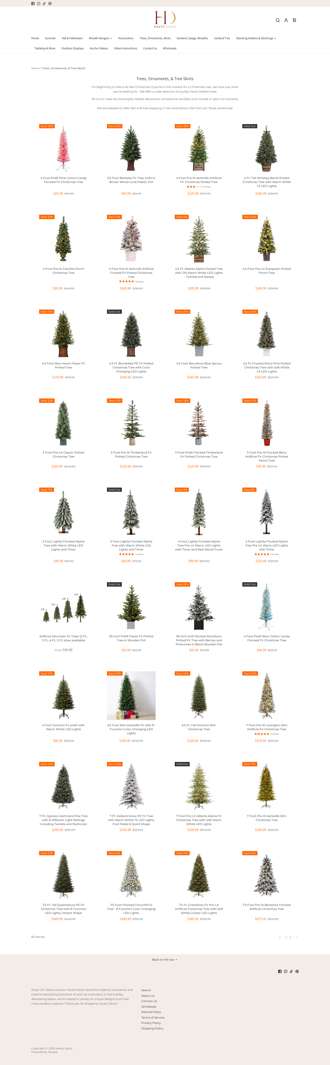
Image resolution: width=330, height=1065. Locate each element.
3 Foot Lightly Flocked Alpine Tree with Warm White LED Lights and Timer (131, 545)
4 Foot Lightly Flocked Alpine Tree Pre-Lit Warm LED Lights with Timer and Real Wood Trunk (199, 545)
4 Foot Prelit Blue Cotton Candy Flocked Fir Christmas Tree (267, 638)
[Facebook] (33, 3)
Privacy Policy (151, 1023)
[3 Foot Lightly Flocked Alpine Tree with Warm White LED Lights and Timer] (131, 512)
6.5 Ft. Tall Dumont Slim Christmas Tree (199, 727)
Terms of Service (152, 1017)
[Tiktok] (44, 3)
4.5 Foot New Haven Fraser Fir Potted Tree (63, 365)
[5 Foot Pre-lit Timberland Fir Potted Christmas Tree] (131, 422)
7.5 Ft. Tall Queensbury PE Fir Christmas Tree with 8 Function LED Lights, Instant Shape (63, 909)
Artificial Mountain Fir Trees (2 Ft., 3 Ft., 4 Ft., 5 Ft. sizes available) (63, 638)
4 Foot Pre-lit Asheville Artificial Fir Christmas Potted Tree (199, 180)
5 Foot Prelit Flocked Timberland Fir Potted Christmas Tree (199, 454)
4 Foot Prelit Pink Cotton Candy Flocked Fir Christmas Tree (63, 180)
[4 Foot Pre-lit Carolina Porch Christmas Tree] (63, 239)
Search (146, 990)
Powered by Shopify (44, 1052)
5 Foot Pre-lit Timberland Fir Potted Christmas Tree (131, 454)
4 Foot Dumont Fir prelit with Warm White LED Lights (63, 727)
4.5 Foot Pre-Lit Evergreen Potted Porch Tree (267, 271)
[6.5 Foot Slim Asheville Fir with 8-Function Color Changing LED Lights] (131, 695)
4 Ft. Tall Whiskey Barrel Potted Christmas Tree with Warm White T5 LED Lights (267, 182)
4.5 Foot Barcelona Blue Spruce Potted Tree (199, 365)
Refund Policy (151, 1012)
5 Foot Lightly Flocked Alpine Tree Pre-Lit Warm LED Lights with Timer (266, 545)
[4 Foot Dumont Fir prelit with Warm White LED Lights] (63, 695)
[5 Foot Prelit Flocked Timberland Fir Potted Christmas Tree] (199, 422)
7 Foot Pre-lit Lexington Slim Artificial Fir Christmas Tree (266, 727)
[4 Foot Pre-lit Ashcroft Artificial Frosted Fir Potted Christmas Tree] (131, 239)
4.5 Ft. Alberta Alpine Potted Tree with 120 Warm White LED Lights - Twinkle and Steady (199, 273)
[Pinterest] (50, 3)
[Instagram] (38, 3)
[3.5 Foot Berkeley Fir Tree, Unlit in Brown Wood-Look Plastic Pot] (131, 148)
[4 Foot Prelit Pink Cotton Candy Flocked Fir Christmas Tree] (63, 148)
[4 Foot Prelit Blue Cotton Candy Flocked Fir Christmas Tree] (266, 606)
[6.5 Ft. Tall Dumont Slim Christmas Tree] (199, 695)
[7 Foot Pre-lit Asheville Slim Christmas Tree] (266, 786)
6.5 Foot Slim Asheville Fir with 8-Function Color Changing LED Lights (131, 729)
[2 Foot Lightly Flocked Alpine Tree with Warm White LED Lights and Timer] (63, 512)
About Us (147, 996)
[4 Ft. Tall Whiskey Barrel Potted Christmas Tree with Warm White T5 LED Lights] (266, 148)
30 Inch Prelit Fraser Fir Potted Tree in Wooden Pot (131, 638)
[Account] (286, 20)
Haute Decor (64, 1048)
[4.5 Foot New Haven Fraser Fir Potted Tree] (63, 334)
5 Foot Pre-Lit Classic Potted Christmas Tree (63, 454)
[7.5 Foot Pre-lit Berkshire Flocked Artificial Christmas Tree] (266, 875)
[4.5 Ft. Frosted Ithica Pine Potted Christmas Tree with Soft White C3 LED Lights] (266, 334)
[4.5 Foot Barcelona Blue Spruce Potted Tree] (199, 334)
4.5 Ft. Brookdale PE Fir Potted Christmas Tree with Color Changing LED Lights (131, 367)
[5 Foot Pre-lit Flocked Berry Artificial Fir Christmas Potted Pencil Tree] (266, 422)
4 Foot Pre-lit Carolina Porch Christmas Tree (63, 271)
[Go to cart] (294, 20)
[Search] (277, 20)
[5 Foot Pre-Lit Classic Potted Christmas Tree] (63, 422)
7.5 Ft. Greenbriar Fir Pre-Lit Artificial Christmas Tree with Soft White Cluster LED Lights (199, 909)
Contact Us (149, 1001)
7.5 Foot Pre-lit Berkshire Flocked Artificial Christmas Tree (267, 907)
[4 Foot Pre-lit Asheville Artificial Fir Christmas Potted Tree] (199, 148)
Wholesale (148, 1006)
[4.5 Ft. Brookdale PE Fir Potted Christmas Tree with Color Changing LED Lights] (131, 334)
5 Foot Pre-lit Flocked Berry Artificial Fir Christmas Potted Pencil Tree (266, 456)
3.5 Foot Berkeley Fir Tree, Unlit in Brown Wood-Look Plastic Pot (131, 180)
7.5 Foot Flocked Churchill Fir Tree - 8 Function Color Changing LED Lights (131, 909)
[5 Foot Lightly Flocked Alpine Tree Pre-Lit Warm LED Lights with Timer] (266, 512)
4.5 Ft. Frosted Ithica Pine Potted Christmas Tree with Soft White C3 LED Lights (266, 367)
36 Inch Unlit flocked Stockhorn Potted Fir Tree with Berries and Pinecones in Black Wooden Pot (199, 640)
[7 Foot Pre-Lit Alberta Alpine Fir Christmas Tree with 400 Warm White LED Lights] (199, 786)
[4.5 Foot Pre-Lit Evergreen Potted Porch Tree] (266, 239)
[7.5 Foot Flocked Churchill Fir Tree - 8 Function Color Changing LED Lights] (131, 875)
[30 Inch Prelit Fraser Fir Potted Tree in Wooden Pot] (131, 606)
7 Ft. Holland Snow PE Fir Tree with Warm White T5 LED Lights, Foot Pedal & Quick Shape (131, 820)
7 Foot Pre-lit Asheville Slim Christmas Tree (266, 818)
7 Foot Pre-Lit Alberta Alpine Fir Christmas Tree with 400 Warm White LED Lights (199, 820)
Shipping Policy (152, 1028)
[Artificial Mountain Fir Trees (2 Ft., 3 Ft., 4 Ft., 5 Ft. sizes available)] (63, 606)
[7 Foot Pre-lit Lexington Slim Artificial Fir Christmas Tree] (266, 695)
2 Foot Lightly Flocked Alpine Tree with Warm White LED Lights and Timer (63, 545)
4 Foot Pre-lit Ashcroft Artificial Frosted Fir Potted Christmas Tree (131, 273)
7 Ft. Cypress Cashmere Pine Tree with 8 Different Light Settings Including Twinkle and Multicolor (63, 820)
